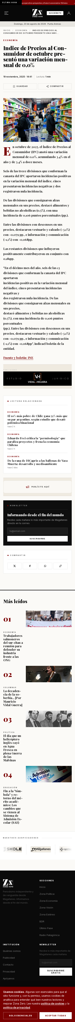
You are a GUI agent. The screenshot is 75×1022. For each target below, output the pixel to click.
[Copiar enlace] (60, 566)
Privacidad (9, 971)
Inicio (6, 30)
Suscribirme (38, 539)
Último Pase (46, 928)
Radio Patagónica (50, 935)
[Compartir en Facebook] (30, 566)
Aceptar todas (55, 1015)
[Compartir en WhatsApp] (45, 566)
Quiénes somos (12, 950)
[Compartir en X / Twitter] (14, 566)
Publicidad (9, 957)
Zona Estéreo (47, 914)
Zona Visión (46, 907)
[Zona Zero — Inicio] (37, 13)
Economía (21, 30)
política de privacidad (16, 1007)
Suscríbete (55, 13)
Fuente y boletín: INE (18, 358)
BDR (42, 921)
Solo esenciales (20, 1015)
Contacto (8, 964)
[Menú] (6, 13)
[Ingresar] (69, 13)
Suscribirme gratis (56, 972)
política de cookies (52, 1003)
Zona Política (47, 893)
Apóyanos (8, 978)
